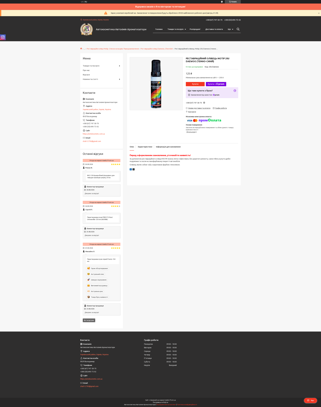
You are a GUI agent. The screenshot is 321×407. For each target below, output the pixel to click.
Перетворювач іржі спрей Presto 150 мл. (101, 260)
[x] (134, 170)
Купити (195, 84)
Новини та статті (90, 79)
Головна (159, 29)
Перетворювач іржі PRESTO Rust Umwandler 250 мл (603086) (100, 218)
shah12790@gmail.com (92, 141)
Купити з (212, 84)
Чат (312, 400)
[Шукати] (237, 29)
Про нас (86, 70)
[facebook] (131, 170)
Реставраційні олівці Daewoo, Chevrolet (157, 49)
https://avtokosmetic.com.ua (94, 134)
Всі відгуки (89, 320)
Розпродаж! (195, 29)
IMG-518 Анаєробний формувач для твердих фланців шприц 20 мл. (100, 176)
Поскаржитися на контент (166, 404)
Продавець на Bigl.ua (160, 402)
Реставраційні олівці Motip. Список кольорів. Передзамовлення (113, 49)
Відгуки (86, 75)
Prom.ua (173, 400)
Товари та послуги (175, 29)
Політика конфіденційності (187, 404)
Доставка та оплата (214, 29)
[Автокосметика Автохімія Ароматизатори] (86, 29)
